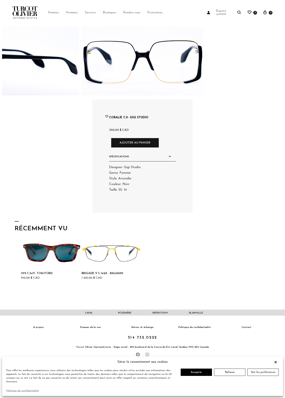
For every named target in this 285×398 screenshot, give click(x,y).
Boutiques (109, 12)
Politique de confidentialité (22, 390)
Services (90, 12)
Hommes (72, 12)
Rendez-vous (131, 12)
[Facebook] (138, 354)
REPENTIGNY (160, 313)
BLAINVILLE (196, 313)
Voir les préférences (263, 372)
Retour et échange (142, 327)
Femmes (53, 12)
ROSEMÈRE (124, 313)
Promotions (155, 12)
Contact (246, 327)
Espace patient (221, 12)
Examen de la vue (90, 327)
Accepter (196, 372)
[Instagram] (147, 354)
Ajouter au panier (135, 142)
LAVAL (89, 313)
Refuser (230, 372)
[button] (277, 362)
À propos (38, 327)
